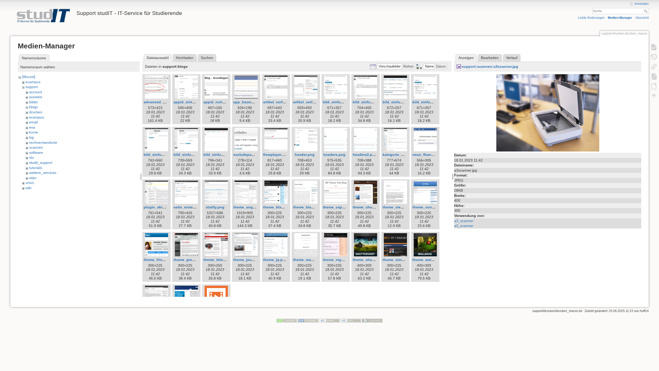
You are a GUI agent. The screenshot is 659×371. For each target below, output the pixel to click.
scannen (36, 147)
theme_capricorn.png (341, 207)
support (31, 87)
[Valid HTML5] (329, 320)
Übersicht (642, 18)
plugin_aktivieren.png (163, 207)
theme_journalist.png (252, 260)
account (35, 92)
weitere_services (42, 173)
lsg (31, 137)
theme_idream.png (219, 260)
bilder (33, 102)
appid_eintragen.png (192, 102)
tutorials (35, 168)
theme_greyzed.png (191, 260)
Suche (646, 11)
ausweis (35, 97)
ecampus (32, 82)
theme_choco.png (369, 207)
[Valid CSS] (351, 320)
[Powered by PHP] (308, 320)
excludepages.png (249, 155)
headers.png (334, 155)
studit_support (40, 163)
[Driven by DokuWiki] (372, 320)
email (33, 122)
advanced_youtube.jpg (164, 102)
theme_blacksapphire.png (286, 207)
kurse (33, 132)
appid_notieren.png (220, 102)
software (36, 152)
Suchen (207, 58)
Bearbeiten (490, 58)
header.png (305, 155)
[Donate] (286, 320)
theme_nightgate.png (342, 260)
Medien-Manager (620, 18)
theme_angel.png (248, 207)
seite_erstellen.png (190, 207)
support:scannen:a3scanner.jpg (490, 66)
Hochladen (184, 58)
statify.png (215, 207)
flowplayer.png (276, 155)
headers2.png (365, 155)
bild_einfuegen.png (340, 102)
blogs (33, 107)
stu (31, 157)
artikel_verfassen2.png (313, 102)
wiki (28, 188)
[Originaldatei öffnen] (547, 113)
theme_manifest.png (311, 260)
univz (29, 183)
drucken (35, 112)
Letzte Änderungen (591, 18)
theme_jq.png (275, 260)
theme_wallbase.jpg (429, 260)
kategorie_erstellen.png (403, 155)
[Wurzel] (28, 77)
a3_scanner (463, 221)
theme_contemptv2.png (433, 207)
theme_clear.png (397, 207)
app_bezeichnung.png (253, 102)
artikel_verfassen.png (282, 102)
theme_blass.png (308, 207)
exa (32, 127)
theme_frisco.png (159, 260)
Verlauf (511, 58)
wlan (33, 178)
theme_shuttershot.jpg (373, 260)
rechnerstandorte (43, 142)
